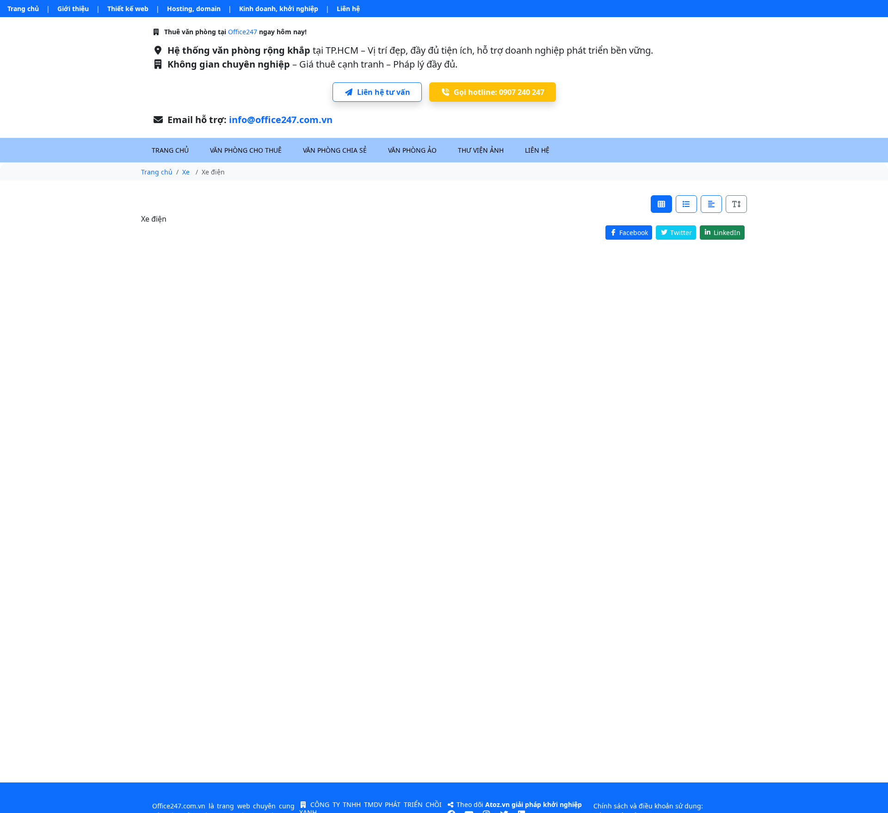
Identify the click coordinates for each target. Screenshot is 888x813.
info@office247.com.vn (281, 119)
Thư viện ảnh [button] (481, 150)
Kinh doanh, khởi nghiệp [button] (278, 8)
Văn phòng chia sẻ (335, 150)
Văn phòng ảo (412, 150)
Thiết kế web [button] (127, 8)
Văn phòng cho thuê (246, 150)
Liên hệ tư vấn (383, 92)
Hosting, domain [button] (194, 8)
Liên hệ (348, 8)
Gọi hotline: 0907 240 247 (499, 92)
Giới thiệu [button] (73, 8)
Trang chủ (23, 8)
